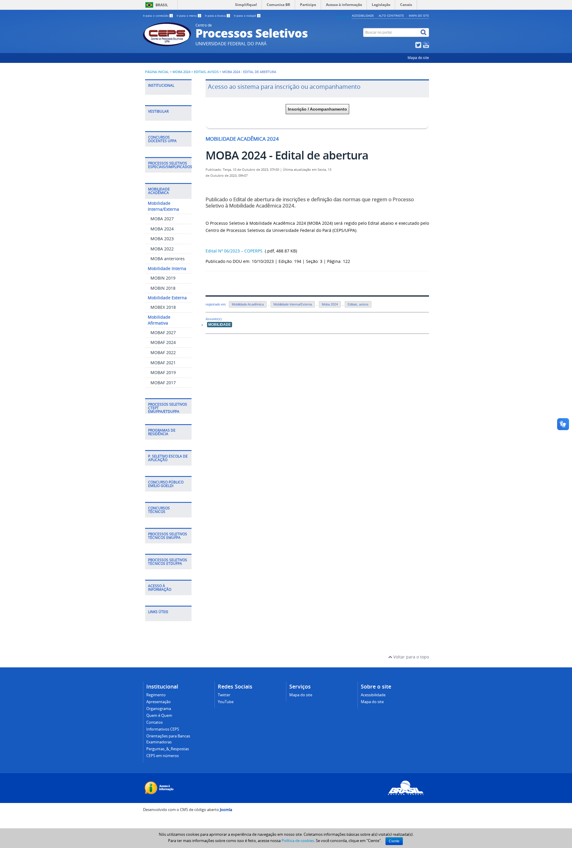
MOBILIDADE (219, 325)
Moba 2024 (330, 304)
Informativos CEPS (162, 729)
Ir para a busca (217, 15)
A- (348, 17)
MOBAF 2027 (163, 332)
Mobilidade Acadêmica (248, 304)
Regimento (156, 694)
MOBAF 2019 (163, 372)
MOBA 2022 (162, 249)
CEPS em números (162, 755)
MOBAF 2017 (163, 382)
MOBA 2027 (162, 218)
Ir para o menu (188, 15)
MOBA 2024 (181, 72)
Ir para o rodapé (247, 15)
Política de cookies (298, 840)
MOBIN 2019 (162, 278)
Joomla (226, 809)
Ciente (394, 841)
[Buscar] (424, 32)
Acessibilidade (363, 15)
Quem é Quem (159, 715)
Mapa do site (419, 15)
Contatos (154, 722)
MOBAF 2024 (163, 342)
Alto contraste (391, 15)
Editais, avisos (206, 72)
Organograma (158, 708)
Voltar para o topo (410, 657)
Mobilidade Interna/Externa (292, 304)
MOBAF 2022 (163, 352)
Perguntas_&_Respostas (167, 748)
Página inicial (157, 72)
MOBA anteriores (167, 258)
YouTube (226, 701)
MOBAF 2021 (163, 362)
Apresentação (158, 701)
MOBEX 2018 (163, 307)
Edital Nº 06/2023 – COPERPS (235, 251)
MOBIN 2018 (162, 288)
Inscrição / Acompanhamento (317, 109)
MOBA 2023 (162, 238)
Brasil (162, 4)
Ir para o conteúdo (157, 15)
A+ (338, 17)
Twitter (224, 694)
